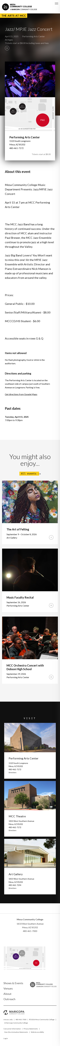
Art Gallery (16, 874)
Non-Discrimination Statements (16, 1032)
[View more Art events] (51, 537)
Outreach (9, 999)
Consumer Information (12, 1029)
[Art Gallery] (27, 954)
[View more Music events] (7, 48)
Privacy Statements (31, 1029)
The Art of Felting (18, 529)
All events (28, 473)
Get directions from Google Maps (21, 394)
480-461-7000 (20, 1019)
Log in (5, 1038)
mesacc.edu (8, 1019)
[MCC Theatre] (18, 958)
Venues (8, 988)
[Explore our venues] (24, 969)
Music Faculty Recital (20, 597)
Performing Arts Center (33, 36)
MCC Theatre (17, 816)
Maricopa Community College (17, 1023)
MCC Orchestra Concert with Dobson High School (25, 667)
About (7, 993)
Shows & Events (13, 983)
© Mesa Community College (41, 1019)
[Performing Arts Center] (44, 965)
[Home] (19, 5)
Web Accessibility (37, 1032)
